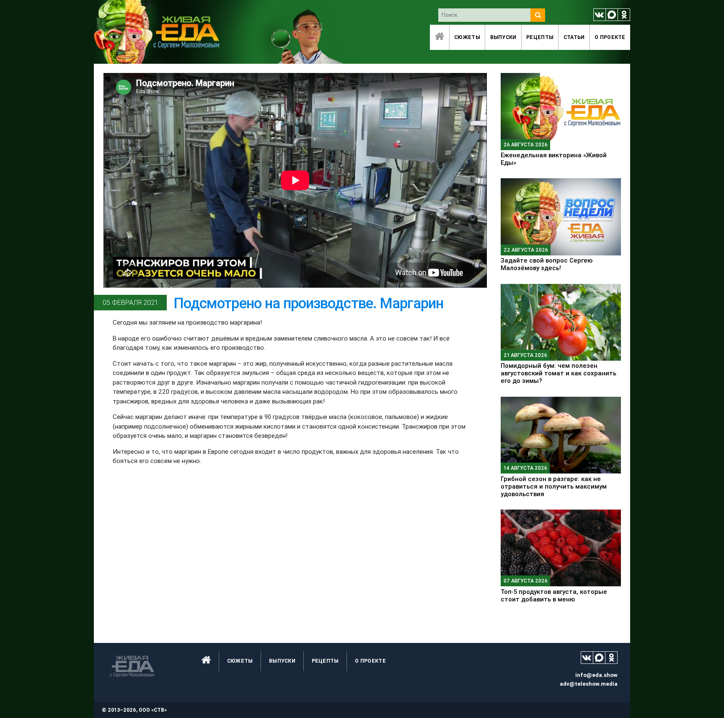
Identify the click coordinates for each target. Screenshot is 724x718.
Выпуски (503, 37)
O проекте (610, 37)
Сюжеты (467, 37)
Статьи (574, 37)
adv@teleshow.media (589, 683)
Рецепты (539, 37)
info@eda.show (596, 675)
